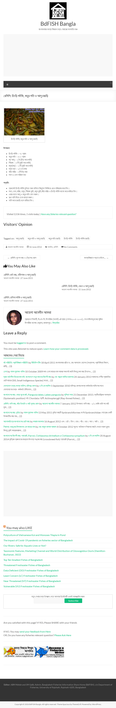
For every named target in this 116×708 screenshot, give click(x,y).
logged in (21, 342)
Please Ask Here (62, 635)
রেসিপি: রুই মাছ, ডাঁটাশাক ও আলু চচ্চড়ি (20, 274)
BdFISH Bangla (58, 23)
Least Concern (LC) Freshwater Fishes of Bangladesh (30, 575)
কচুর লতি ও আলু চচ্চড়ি (36, 238)
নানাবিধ (50, 247)
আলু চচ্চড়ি (20, 238)
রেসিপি (55, 247)
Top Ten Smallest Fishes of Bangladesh (23, 559)
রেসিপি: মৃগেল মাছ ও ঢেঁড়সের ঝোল (21, 257)
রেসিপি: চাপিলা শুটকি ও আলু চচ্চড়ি (18, 297)
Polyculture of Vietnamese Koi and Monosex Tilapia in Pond (34, 535)
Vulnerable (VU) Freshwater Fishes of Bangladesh (29, 586)
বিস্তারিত (56, 322)
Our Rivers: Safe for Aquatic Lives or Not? (24, 545)
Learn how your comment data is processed (66, 348)
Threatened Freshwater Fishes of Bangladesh (26, 565)
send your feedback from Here (35, 631)
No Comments (70, 247)
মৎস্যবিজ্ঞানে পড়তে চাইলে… (96, 257)
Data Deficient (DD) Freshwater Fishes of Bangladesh (31, 570)
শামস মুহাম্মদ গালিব (17, 371)
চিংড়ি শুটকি (68, 238)
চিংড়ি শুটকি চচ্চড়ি (82, 238)
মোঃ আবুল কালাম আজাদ (47, 426)
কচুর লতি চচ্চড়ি (54, 238)
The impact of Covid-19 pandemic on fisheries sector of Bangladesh (38, 540)
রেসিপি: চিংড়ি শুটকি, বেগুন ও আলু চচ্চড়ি (78, 286)
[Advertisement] (58, 55)
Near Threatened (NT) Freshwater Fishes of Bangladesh (32, 581)
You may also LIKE (19, 528)
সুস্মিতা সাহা (68, 394)
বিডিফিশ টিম (36, 362)
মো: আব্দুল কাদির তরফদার (64, 376)
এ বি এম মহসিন (45, 385)
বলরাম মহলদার (38, 421)
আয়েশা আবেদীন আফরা (16, 247)
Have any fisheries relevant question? (58, 214)
